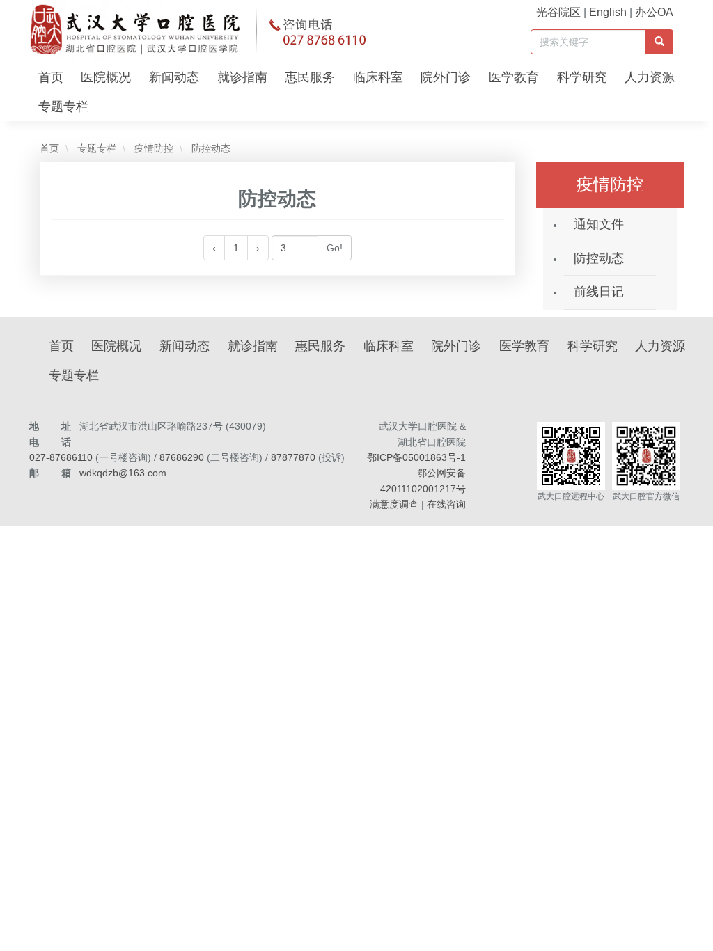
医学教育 (514, 77)
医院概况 (106, 77)
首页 (50, 77)
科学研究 (582, 77)
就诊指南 (242, 77)
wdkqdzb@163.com (122, 472)
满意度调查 (394, 504)
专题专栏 (63, 106)
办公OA (654, 12)
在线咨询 (446, 504)
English (608, 12)
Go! (335, 247)
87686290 (181, 457)
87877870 (293, 457)
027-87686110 (61, 457)
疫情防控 (152, 148)
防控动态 (209, 148)
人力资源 (650, 77)
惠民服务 (310, 77)
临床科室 (378, 77)
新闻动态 (174, 77)
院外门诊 (446, 77)
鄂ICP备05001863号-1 (416, 457)
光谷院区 (558, 12)
